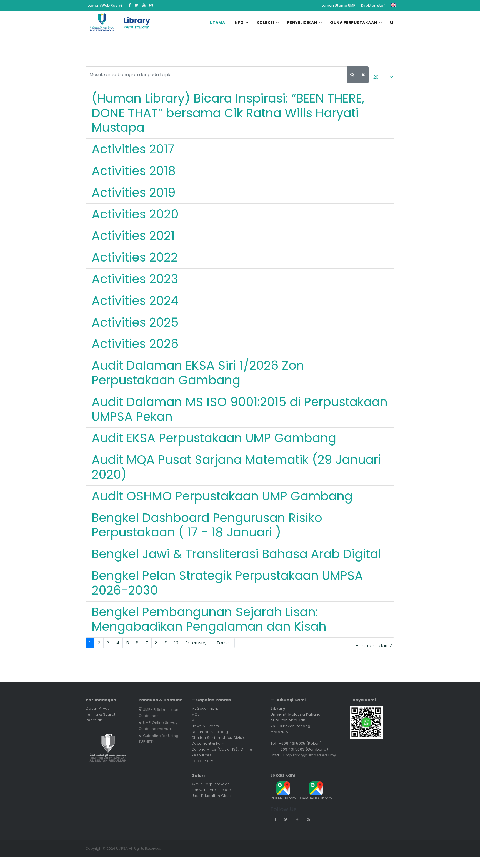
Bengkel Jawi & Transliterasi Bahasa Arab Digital (236, 553)
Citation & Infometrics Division (219, 737)
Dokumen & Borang (209, 731)
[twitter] (136, 5)
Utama (217, 22)
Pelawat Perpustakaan (212, 790)
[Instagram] (151, 5)
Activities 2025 (135, 322)
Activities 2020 (135, 214)
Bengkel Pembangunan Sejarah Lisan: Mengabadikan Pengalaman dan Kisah (209, 619)
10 (176, 643)
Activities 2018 (134, 170)
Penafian (94, 720)
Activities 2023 (135, 278)
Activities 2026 (135, 343)
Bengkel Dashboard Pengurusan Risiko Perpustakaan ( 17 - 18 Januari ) (207, 525)
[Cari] (352, 74)
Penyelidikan (302, 22)
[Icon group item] (275, 819)
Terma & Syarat (100, 714)
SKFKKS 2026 (202, 761)
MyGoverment (204, 708)
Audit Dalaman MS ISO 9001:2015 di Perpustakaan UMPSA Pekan (240, 409)
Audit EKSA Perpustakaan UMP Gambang (214, 437)
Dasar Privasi (98, 708)
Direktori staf (373, 5)
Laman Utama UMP (339, 5)
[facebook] (130, 5)
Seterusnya (197, 643)
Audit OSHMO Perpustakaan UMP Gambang (222, 496)
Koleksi (265, 22)
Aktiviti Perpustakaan (210, 784)
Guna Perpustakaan (353, 22)
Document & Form (208, 743)
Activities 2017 (133, 149)
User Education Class (211, 795)
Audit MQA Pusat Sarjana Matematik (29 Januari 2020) (236, 467)
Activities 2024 (135, 300)
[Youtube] (144, 5)
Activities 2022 (135, 257)
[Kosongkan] (363, 74)
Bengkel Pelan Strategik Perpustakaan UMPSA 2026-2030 (227, 583)
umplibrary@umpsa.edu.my (309, 755)
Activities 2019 (134, 192)
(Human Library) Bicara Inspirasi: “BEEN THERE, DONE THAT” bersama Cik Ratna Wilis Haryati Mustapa (228, 113)
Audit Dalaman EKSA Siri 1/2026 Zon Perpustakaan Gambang (198, 373)
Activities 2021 (133, 235)
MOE (195, 714)
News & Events (205, 726)
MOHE (196, 720)
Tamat (224, 643)
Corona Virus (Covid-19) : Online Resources (221, 752)
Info (238, 22)
